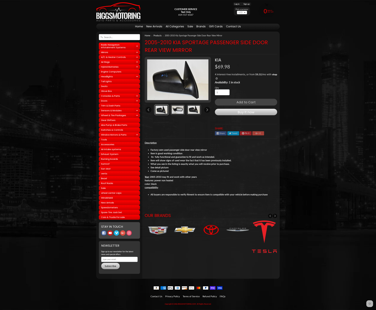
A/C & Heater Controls (120, 58)
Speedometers (109, 207)
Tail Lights (106, 81)
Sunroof (105, 163)
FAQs (222, 296)
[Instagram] (129, 233)
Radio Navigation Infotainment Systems (120, 46)
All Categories (175, 26)
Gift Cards (216, 26)
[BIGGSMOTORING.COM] (118, 11)
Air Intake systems (111, 149)
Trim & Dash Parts (110, 105)
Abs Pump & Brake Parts (114, 125)
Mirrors (120, 53)
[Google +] (122, 233)
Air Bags (120, 62)
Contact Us (233, 26)
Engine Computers (111, 71)
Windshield (107, 197)
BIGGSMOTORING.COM (187, 304)
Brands (201, 26)
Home (139, 26)
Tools (104, 139)
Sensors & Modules (120, 111)
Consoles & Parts (120, 96)
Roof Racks (107, 183)
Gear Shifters (108, 120)
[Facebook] (103, 233)
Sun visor (106, 168)
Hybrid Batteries (120, 67)
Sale (190, 26)
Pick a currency (242, 9)
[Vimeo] (116, 233)
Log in (236, 4)
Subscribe (110, 266)
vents (104, 173)
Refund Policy (210, 296)
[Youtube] (110, 233)
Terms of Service (191, 296)
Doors (120, 101)
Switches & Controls (112, 129)
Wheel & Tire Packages (120, 116)
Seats (104, 86)
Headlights (120, 77)
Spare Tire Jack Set (111, 212)
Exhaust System (109, 154)
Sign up (247, 4)
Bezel (104, 178)
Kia (218, 60)
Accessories (107, 144)
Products (157, 35)
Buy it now (246, 112)
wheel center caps (111, 192)
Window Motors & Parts (120, 135)
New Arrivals (154, 26)
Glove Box (106, 91)
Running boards (109, 159)
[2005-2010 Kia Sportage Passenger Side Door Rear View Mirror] (161, 109)
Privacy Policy (172, 296)
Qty (217, 87)
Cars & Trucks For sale (113, 217)
